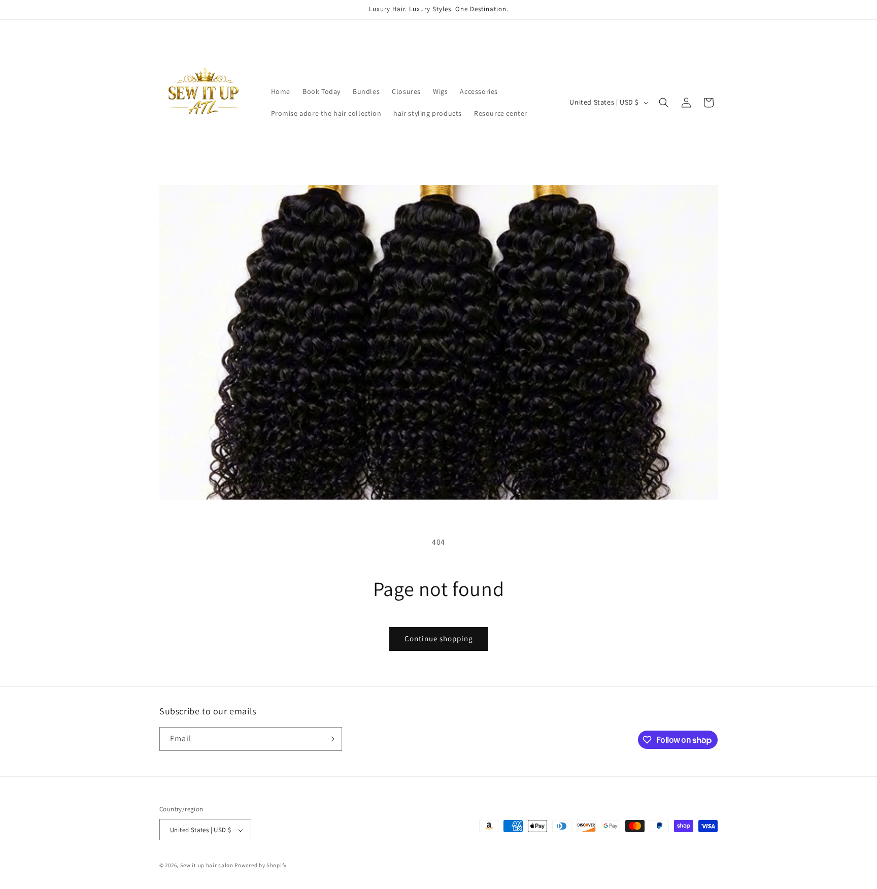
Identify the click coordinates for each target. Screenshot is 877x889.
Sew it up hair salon (206, 865)
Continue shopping (438, 638)
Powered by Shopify (260, 865)
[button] (664, 102)
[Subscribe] (330, 739)
